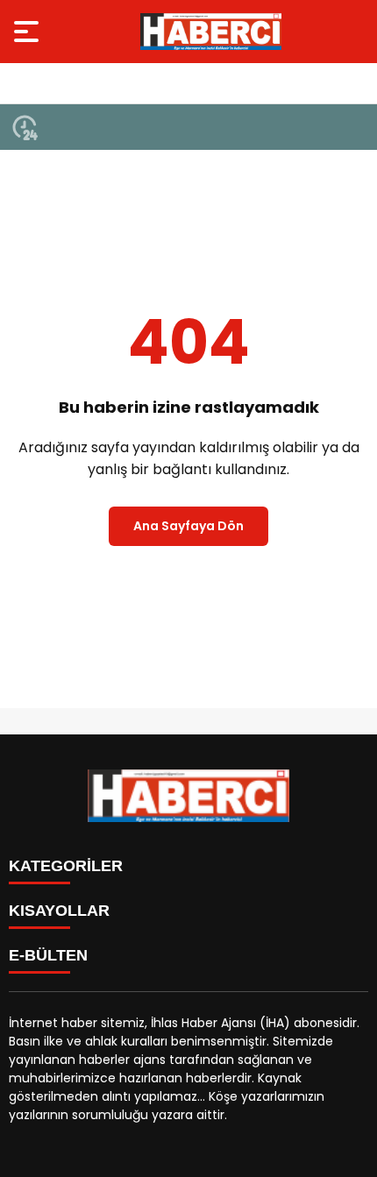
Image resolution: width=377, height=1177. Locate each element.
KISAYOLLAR (59, 910)
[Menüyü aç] (28, 31)
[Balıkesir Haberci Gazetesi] (210, 31)
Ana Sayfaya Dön (188, 526)
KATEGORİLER (66, 866)
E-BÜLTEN (48, 955)
